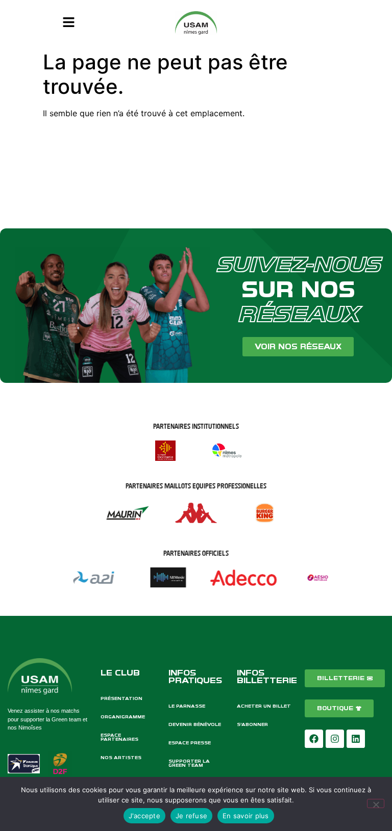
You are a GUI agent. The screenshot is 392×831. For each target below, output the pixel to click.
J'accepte (144, 816)
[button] (68, 23)
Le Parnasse (186, 706)
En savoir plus (246, 816)
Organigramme (123, 716)
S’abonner (252, 724)
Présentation (121, 698)
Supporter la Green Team (189, 763)
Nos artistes (121, 757)
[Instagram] (335, 739)
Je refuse (191, 816)
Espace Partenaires (119, 737)
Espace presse (189, 742)
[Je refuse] (375, 803)
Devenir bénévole (194, 724)
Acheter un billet (264, 706)
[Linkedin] (356, 739)
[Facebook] (314, 739)
